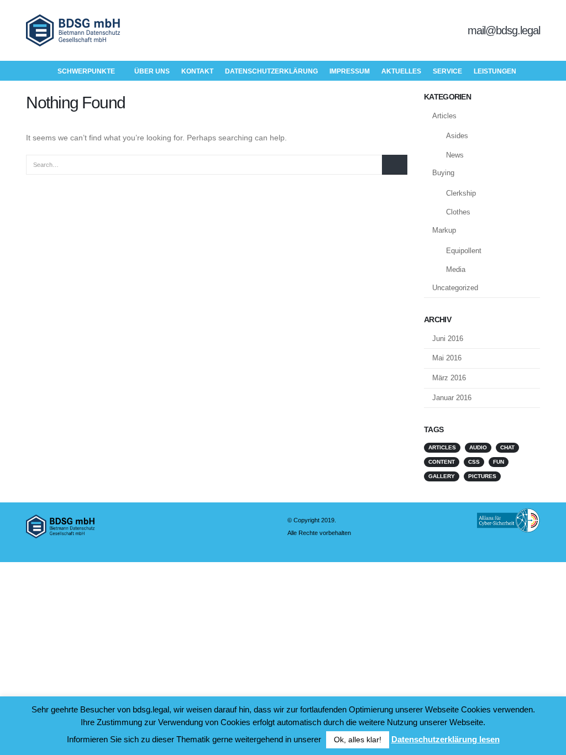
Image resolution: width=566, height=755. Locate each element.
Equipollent (463, 251)
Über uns (152, 71)
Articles (444, 116)
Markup (444, 230)
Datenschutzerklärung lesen (445, 739)
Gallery (441, 476)
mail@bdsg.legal (504, 30)
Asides (457, 136)
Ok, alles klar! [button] (357, 739)
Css (474, 462)
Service (447, 71)
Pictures (482, 476)
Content (441, 462)
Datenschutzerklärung (271, 71)
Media (455, 269)
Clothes (458, 212)
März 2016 (449, 378)
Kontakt (197, 71)
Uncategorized (455, 288)
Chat (507, 447)
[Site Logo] (73, 30)
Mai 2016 (447, 358)
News (455, 155)
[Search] (394, 165)
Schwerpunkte (86, 71)
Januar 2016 (451, 398)
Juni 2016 (447, 338)
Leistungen (495, 71)
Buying (443, 173)
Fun (498, 462)
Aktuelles (401, 71)
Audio (478, 447)
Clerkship (461, 193)
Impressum (349, 71)
